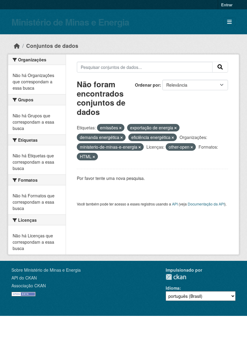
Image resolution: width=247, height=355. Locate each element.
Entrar (227, 5)
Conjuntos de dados (52, 45)
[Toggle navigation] (229, 21)
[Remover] (120, 127)
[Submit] (220, 67)
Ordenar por (147, 85)
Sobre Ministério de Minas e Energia (46, 270)
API (175, 203)
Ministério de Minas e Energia (70, 21)
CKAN (176, 277)
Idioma (173, 288)
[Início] (17, 45)
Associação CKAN (28, 285)
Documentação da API (206, 203)
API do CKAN (24, 278)
